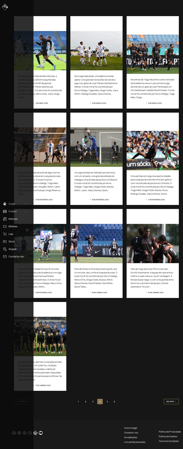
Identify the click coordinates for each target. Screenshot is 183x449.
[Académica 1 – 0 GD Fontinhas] (96, 243)
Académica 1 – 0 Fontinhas (35, 26)
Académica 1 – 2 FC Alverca (35, 123)
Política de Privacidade (170, 431)
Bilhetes (13, 226)
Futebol (13, 211)
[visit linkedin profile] (35, 433)
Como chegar (130, 427)
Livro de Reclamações (134, 442)
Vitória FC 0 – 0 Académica (91, 123)
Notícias (13, 218)
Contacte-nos (16, 256)
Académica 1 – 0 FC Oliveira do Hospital (150, 28)
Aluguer (13, 249)
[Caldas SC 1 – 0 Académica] (40, 243)
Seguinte (170, 401)
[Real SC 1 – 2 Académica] (96, 50)
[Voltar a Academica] (5, 8)
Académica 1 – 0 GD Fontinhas (93, 219)
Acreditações (130, 437)
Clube (12, 203)
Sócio (12, 241)
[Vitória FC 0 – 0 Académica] (96, 147)
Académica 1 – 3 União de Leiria (38, 312)
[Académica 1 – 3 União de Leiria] (40, 336)
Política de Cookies (168, 436)
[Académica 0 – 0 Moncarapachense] (153, 150)
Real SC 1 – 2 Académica (89, 26)
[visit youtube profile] (41, 433)
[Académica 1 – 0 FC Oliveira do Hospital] (153, 54)
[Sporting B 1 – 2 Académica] (153, 243)
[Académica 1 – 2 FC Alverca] (40, 147)
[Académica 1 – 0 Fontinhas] (40, 50)
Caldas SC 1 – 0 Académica (35, 219)
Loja (11, 233)
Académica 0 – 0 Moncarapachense (143, 124)
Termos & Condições (169, 441)
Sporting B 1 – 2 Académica (148, 219)
